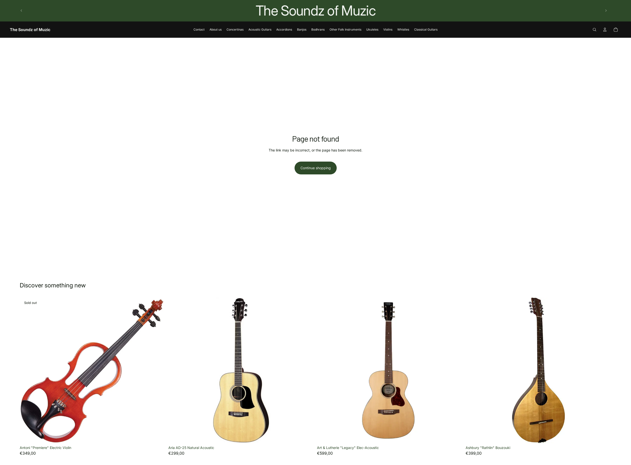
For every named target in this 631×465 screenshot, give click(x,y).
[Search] (594, 29)
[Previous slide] (21, 10)
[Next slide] (605, 10)
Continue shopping (315, 168)
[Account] (604, 29)
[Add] (306, 435)
